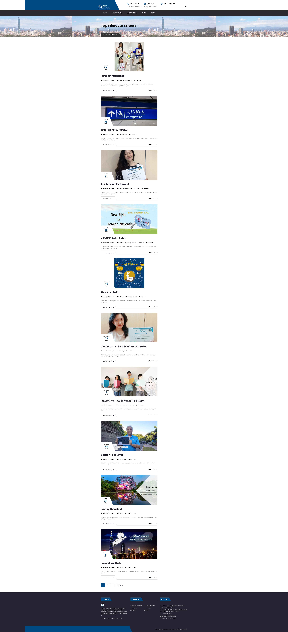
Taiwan (105, 13)
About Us (144, 13)
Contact (153, 13)
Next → (121, 585)
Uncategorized (123, 134)
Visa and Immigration (117, 13)
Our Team (148, 608)
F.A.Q (147, 610)
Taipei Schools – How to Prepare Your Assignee (122, 400)
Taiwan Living (125, 188)
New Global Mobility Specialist (115, 184)
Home (104, 34)
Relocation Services (132, 13)
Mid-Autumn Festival (110, 292)
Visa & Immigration (127, 80)
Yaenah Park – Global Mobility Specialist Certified (124, 346)
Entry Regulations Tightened (114, 129)
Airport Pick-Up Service (112, 454)
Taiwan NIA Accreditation (112, 75)
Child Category (123, 405)
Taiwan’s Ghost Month (111, 563)
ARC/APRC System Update (113, 238)
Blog (121, 80)
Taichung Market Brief (111, 509)
